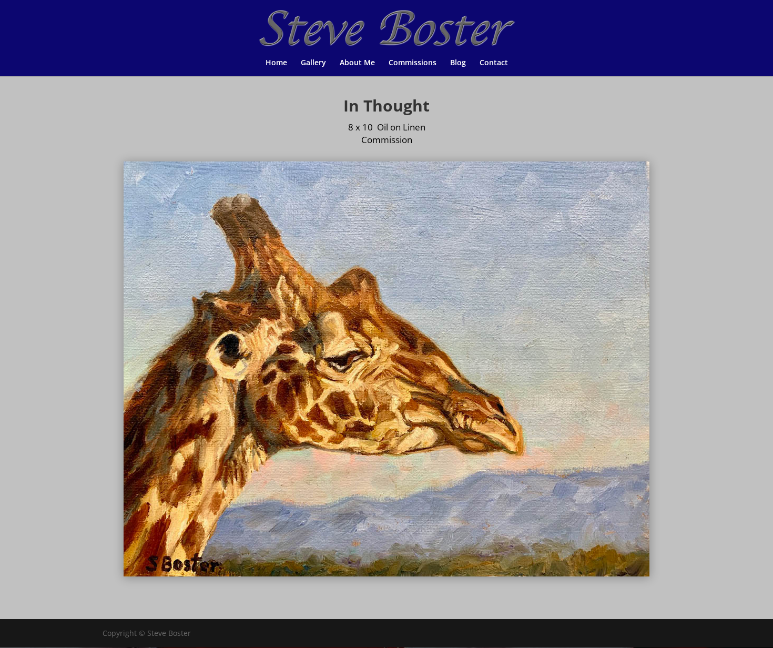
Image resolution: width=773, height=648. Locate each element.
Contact (494, 63)
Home (276, 63)
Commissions (412, 63)
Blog (458, 63)
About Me (357, 63)
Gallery (313, 63)
